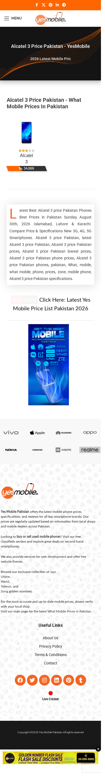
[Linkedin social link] (57, 5)
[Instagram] (44, 680)
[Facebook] (20, 680)
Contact (50, 663)
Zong (4, 591)
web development (53, 556)
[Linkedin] (56, 680)
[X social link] (43, 5)
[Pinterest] (68, 680)
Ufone (5, 576)
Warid (5, 581)
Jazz (53, 571)
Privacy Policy (50, 646)
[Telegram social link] (64, 5)
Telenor (6, 586)
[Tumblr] (80, 680)
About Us (50, 638)
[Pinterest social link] (50, 5)
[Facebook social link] (37, 5)
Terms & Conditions (50, 655)
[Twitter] (32, 680)
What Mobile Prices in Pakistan (69, 611)
